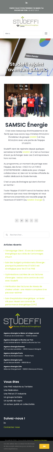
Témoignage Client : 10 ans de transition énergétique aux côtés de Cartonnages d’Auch (24, 253)
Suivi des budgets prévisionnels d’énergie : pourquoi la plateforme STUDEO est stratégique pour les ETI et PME (25, 265)
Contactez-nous (12, 427)
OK (44, 446)
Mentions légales (40, 440)
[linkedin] (5, 423)
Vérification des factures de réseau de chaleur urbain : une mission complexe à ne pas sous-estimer (26, 289)
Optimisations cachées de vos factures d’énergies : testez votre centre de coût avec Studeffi (24, 277)
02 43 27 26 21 (34, 10)
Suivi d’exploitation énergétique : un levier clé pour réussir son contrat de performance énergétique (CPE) (25, 301)
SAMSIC (33, 137)
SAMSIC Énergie (34, 199)
